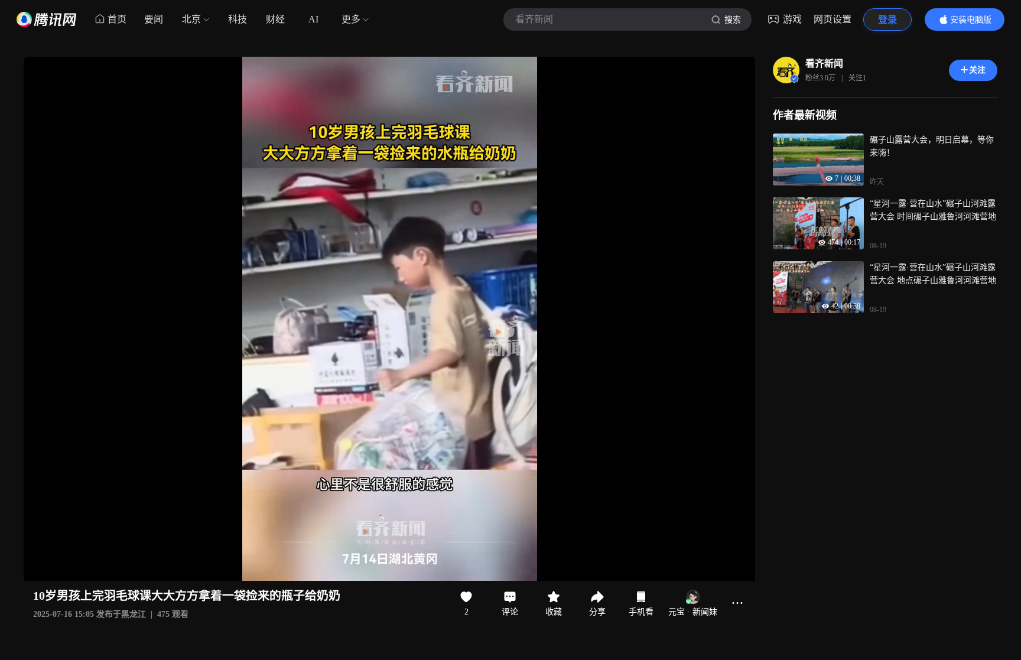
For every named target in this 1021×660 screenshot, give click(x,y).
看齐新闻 (824, 63)
